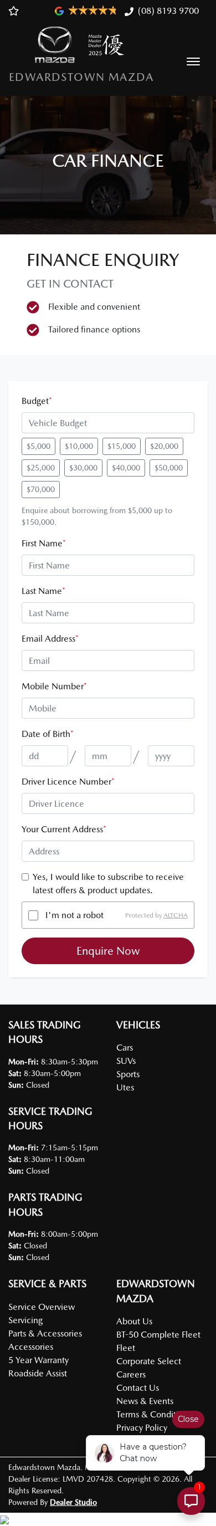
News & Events (144, 1401)
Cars (124, 1047)
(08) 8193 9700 (168, 11)
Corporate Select (148, 1361)
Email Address (50, 638)
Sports (128, 1074)
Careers (131, 1374)
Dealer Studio (73, 1502)
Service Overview (41, 1307)
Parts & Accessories (45, 1333)
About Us (134, 1321)
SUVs (126, 1061)
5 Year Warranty (38, 1360)
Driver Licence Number (68, 781)
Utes (125, 1087)
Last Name (43, 591)
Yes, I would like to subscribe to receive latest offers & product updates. (108, 883)
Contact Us (137, 1387)
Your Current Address (64, 829)
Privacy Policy (141, 1427)
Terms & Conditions (154, 1414)
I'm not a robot (74, 915)
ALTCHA (175, 915)
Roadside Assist (37, 1373)
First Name (44, 543)
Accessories (30, 1346)
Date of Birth (48, 734)
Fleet (125, 1348)
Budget (37, 401)
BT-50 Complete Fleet (158, 1334)
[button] (193, 61)
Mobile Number (54, 686)
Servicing (25, 1320)
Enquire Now (108, 950)
